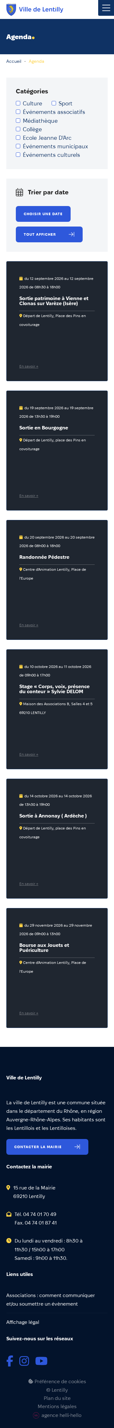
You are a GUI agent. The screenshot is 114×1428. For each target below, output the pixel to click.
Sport (66, 103)
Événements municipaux (55, 146)
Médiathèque (40, 121)
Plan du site (57, 1398)
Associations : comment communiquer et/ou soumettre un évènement (50, 1300)
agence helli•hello (61, 1415)
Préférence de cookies (59, 1381)
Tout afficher (40, 234)
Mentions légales (57, 1406)
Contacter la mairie (38, 1147)
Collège (32, 129)
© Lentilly (57, 1390)
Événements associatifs (54, 112)
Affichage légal (22, 1322)
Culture (32, 103)
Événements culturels (51, 155)
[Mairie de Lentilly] (34, 9)
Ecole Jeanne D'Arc (47, 138)
